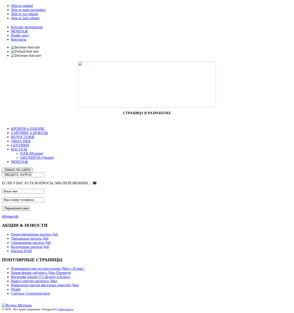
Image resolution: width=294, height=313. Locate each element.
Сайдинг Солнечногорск (30, 293)
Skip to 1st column (24, 14)
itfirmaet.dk (10, 216)
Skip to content (22, 6)
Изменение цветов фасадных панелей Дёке (45, 285)
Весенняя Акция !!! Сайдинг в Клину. (41, 277)
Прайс (16, 289)
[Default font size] (25, 51)
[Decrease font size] (26, 56)
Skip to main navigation (28, 10)
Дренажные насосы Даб (29, 238)
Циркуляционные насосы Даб (34, 234)
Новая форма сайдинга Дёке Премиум (41, 273)
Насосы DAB (21, 251)
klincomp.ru (66, 309)
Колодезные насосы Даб (30, 247)
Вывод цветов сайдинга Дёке (34, 281)
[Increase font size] (25, 47)
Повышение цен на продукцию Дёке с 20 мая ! (48, 268)
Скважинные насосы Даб (31, 243)
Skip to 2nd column (25, 18)
